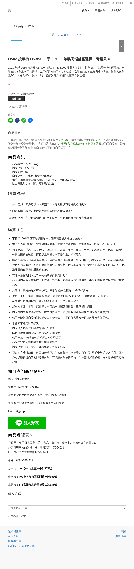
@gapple (21, 411)
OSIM (31, 26)
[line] (10, 120)
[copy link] (30, 120)
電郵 (123, 531)
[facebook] (17, 120)
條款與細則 (14, 541)
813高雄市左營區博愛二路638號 (38, 484)
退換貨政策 (14, 531)
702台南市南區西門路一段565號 (38, 476)
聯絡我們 (16, 98)
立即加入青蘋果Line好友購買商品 (79, 143)
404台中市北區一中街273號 (35, 468)
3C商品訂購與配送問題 (21, 545)
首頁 (85, 10)
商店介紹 (13, 536)
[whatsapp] (23, 120)
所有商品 (100, 10)
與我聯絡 (116, 10)
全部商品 (18, 26)
